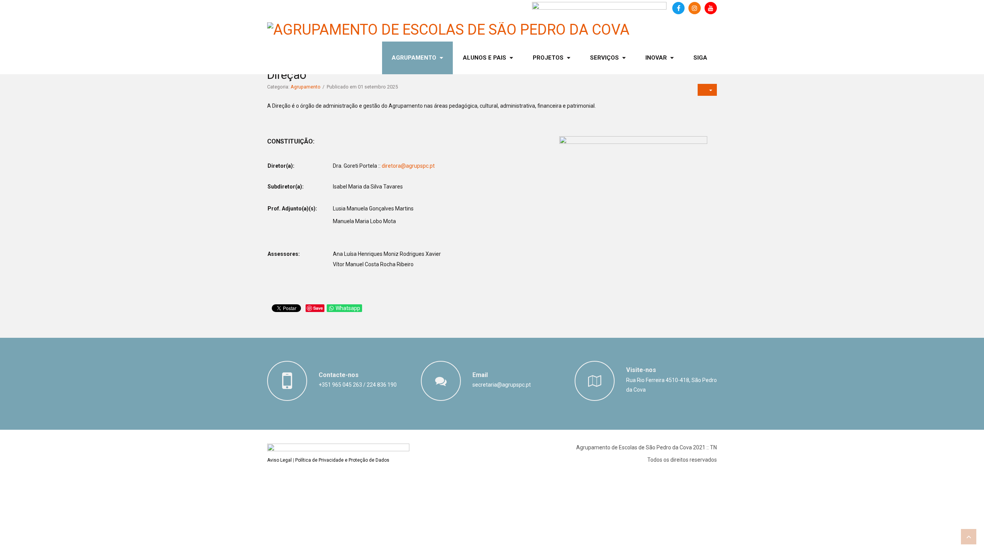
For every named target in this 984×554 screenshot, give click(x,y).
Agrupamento (306, 87)
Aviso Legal (279, 460)
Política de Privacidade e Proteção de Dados (342, 460)
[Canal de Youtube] (711, 8)
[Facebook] (678, 8)
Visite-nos (641, 370)
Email (480, 375)
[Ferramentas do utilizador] (707, 90)
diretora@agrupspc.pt (408, 166)
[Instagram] (694, 8)
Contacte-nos (339, 375)
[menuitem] (417, 58)
